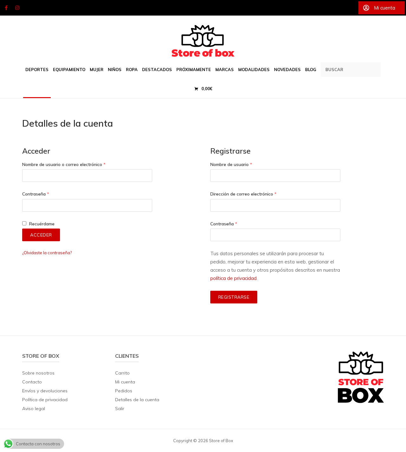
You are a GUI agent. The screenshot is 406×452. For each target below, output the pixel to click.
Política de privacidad (45, 399)
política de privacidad (233, 278)
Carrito (122, 373)
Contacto (32, 382)
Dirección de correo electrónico (243, 193)
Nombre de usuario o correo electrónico (64, 164)
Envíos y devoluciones (45, 391)
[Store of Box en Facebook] (6, 8)
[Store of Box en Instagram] (17, 8)
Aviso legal (33, 408)
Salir (119, 408)
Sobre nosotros (38, 373)
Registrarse (234, 297)
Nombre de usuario (231, 164)
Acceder (41, 235)
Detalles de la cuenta (137, 399)
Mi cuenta (125, 382)
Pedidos (123, 391)
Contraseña (35, 193)
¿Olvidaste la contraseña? (47, 252)
